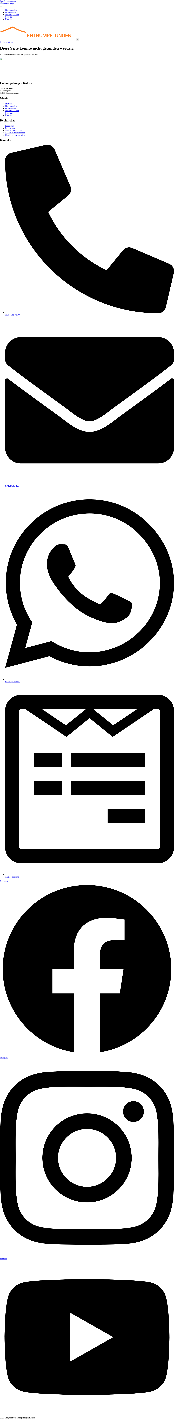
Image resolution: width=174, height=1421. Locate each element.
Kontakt (8, 19)
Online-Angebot (6, 42)
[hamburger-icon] (1, 6)
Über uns (8, 17)
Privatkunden (10, 12)
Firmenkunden (11, 10)
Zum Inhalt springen (8, 1)
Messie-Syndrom (12, 14)
